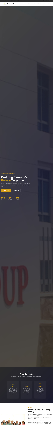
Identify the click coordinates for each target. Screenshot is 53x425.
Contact (48, 3)
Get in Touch (16, 190)
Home (29, 3)
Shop (44, 3)
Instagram (48, 0)
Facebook (44, 0)
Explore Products (6, 190)
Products (39, 3)
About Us (34, 3)
